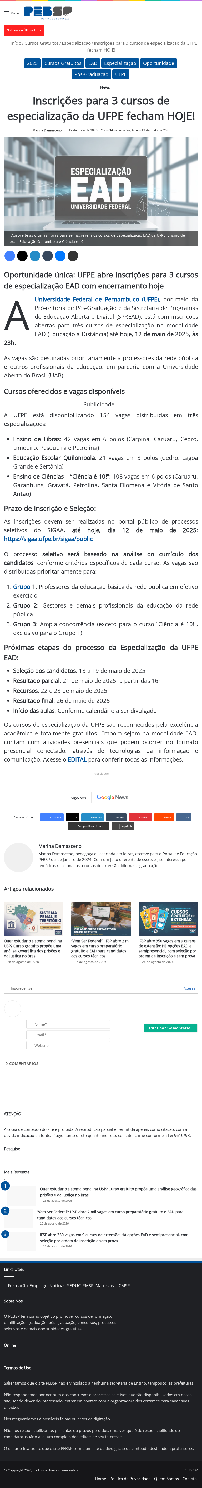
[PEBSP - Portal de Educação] (48, 12)
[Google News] (112, 797)
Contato (190, 1478)
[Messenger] (60, 256)
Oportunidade (158, 63)
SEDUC (74, 1285)
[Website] (41, 874)
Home (100, 1478)
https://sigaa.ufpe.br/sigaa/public (48, 539)
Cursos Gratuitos (41, 43)
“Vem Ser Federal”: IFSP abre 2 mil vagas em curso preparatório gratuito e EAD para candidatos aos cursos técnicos (101, 948)
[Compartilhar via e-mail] (73, 256)
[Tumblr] (47, 256)
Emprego (38, 1285)
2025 (32, 63)
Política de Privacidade (130, 1478)
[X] (22, 256)
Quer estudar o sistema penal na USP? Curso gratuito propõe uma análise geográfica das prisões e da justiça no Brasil (33, 948)
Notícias (57, 1285)
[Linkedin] (35, 256)
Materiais (104, 1285)
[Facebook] (9, 256)
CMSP (124, 1285)
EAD (92, 63)
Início (15, 43)
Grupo (21, 586)
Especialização (76, 43)
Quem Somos (166, 1478)
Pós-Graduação (91, 74)
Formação (18, 1285)
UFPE (121, 74)
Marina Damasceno (47, 130)
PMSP (88, 1285)
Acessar (190, 988)
